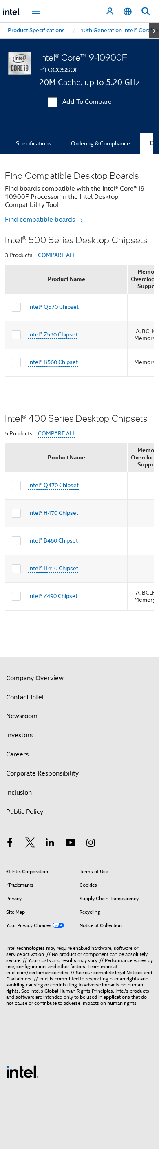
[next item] (154, 30)
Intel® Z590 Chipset (52, 334)
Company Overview (35, 678)
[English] (127, 11)
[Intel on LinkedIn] (50, 844)
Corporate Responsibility (42, 773)
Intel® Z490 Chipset (52, 596)
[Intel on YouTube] (70, 844)
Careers (17, 754)
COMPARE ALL (56, 255)
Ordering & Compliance (100, 143)
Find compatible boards (41, 219)
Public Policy (24, 812)
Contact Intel (25, 697)
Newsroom (22, 716)
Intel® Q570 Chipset (53, 306)
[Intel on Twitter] (30, 844)
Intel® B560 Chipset (53, 362)
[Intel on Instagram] (90, 844)
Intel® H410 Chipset (53, 568)
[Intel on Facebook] (10, 844)
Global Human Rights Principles (78, 991)
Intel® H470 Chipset (53, 512)
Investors (19, 735)
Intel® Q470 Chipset (53, 485)
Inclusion (19, 793)
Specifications (33, 143)
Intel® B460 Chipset (53, 540)
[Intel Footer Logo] (22, 1071)
